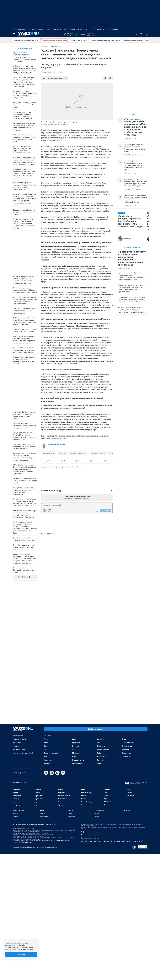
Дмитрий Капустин (56, 444)
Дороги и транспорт (51, 753)
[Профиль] (146, 34)
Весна (46, 746)
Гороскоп (71, 29)
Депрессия (62, 453)
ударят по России (58, 438)
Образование (77, 764)
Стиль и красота (128, 743)
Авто (46, 739)
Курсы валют (82, 29)
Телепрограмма (52, 29)
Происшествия (103, 750)
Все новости (25, 48)
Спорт (124, 739)
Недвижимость (19, 29)
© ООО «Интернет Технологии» (47, 847)
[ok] (63, 773)
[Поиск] (135, 34)
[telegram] (46, 773)
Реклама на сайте (19, 739)
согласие (12, 949)
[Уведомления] (141, 34)
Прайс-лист (17, 743)
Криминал (76, 743)
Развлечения (102, 757)
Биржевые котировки (98, 453)
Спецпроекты (127, 757)
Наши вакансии (19, 750)
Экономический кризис (78, 453)
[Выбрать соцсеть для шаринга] (110, 78)
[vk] (52, 773)
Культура (75, 746)
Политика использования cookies (91, 835)
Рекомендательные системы (90, 838)
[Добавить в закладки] (105, 78)
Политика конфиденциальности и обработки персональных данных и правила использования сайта (112, 841)
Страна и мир (127, 746)
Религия (100, 760)
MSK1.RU (62, 236)
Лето (74, 750)
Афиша (63, 29)
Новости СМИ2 (48, 534)
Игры (105, 29)
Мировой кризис (48, 453)
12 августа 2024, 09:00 (48, 72)
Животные (48, 760)
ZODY (99, 29)
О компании (17, 746)
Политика (101, 746)
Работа (100, 753)
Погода (41, 29)
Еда (45, 757)
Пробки (92, 29)
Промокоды (113, 29)
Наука (74, 757)
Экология (125, 750)
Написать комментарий (57, 78)
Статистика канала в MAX (23, 753)
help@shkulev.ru (27, 842)
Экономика (126, 753)
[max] (57, 773)
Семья (99, 764)
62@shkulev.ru (36, 839)
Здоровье (47, 764)
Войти (49, 511)
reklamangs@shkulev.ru (88, 826)
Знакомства (31, 29)
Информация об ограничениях (90, 832)
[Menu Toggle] (13, 34)
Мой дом (75, 753)
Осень (99, 743)
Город (46, 750)
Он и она (100, 739)
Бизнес (46, 743)
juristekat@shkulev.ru (62, 841)
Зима (74, 739)
